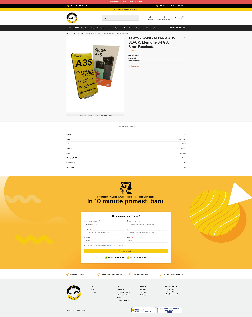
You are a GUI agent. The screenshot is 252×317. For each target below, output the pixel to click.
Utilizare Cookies (123, 295)
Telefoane (80, 33)
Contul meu (150, 19)
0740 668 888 (169, 289)
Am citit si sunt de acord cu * (105, 246)
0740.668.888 (116, 257)
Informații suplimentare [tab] (126, 126)
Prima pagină (70, 33)
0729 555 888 (169, 292)
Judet (129, 229)
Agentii (93, 292)
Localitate (87, 229)
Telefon (87, 237)
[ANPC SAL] (143, 310)
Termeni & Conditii (123, 292)
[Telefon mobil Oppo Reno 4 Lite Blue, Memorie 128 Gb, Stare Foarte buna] (185, 38)
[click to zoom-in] (95, 74)
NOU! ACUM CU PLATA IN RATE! (126, 9)
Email (129, 237)
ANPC (119, 298)
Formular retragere (123, 300)
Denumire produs (133, 221)
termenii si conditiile (114, 246)
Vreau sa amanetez (91, 221)
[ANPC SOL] (169, 310)
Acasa (93, 289)
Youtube (143, 292)
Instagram (143, 295)
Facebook (143, 289)
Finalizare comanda (163, 19)
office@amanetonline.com (174, 294)
